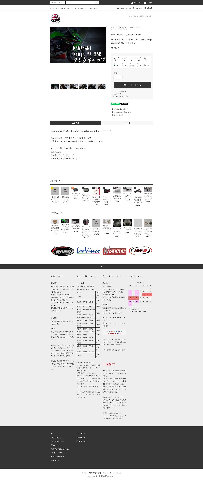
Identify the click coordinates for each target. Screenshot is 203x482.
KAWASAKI (118, 29)
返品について (117, 94)
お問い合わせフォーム (64, 308)
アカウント (136, 3)
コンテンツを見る (92, 8)
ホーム (52, 8)
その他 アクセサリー (136, 27)
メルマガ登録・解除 (125, 8)
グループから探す (78, 8)
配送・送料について (57, 441)
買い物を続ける (118, 115)
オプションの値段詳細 (119, 91)
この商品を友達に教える (121, 109)
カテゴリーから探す (63, 8)
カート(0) (149, 3)
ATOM (57, 460)
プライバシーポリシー (58, 453)
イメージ (127, 123)
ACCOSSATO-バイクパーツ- (122, 27)
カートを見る (81, 437)
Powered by (91, 476)
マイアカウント (82, 433)
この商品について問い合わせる (122, 112)
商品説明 (75, 123)
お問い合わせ (138, 8)
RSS (52, 460)
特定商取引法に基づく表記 (120, 96)
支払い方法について (57, 437)
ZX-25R (125, 29)
